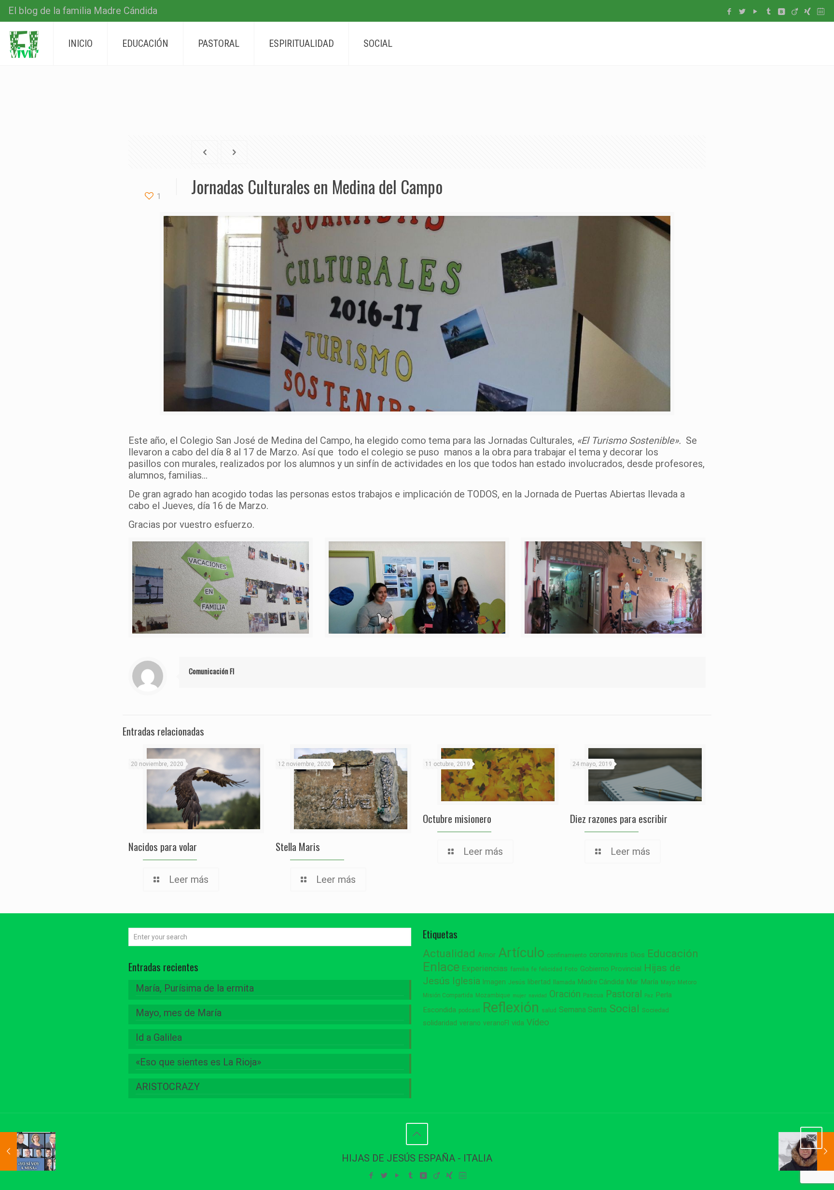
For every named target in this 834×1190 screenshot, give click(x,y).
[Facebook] (729, 11)
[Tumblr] (769, 11)
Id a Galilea (159, 1037)
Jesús (516, 982)
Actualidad (449, 954)
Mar (632, 982)
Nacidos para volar (162, 846)
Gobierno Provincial (610, 969)
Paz (648, 995)
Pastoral (624, 994)
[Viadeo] (795, 11)
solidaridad (440, 1023)
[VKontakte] (782, 11)
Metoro (687, 982)
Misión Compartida (448, 995)
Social (624, 1008)
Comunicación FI (212, 671)
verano (470, 1023)
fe (534, 969)
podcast (469, 1010)
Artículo (521, 953)
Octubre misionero (457, 818)
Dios (637, 954)
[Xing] (808, 11)
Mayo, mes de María (179, 1013)
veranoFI (496, 1023)
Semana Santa (583, 1009)
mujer (519, 995)
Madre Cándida (601, 982)
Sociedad (655, 1010)
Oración (565, 994)
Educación (672, 954)
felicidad (550, 969)
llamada (564, 982)
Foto (571, 969)
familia (519, 969)
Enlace (441, 967)
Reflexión (511, 1007)
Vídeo (538, 1022)
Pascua (593, 995)
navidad (537, 995)
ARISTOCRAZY (168, 1086)
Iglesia (466, 981)
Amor (487, 955)
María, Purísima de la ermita (195, 988)
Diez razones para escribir (618, 818)
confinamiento (567, 955)
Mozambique (492, 995)
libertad (539, 982)
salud (549, 1010)
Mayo (668, 982)
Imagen (494, 982)
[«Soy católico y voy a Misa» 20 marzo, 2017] (28, 1151)
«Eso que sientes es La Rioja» (198, 1062)
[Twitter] (742, 11)
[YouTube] (756, 11)
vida (518, 1023)
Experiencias (485, 968)
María (649, 982)
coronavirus (608, 954)
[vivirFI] (24, 43)
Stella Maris (298, 846)
